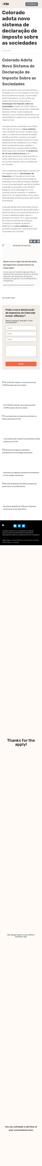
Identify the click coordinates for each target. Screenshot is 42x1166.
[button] (31, 241)
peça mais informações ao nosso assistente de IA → (19, 285)
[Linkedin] (19, 526)
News (8, 540)
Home (4, 540)
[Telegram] (15, 526)
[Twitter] (23, 526)
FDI (6, 4)
